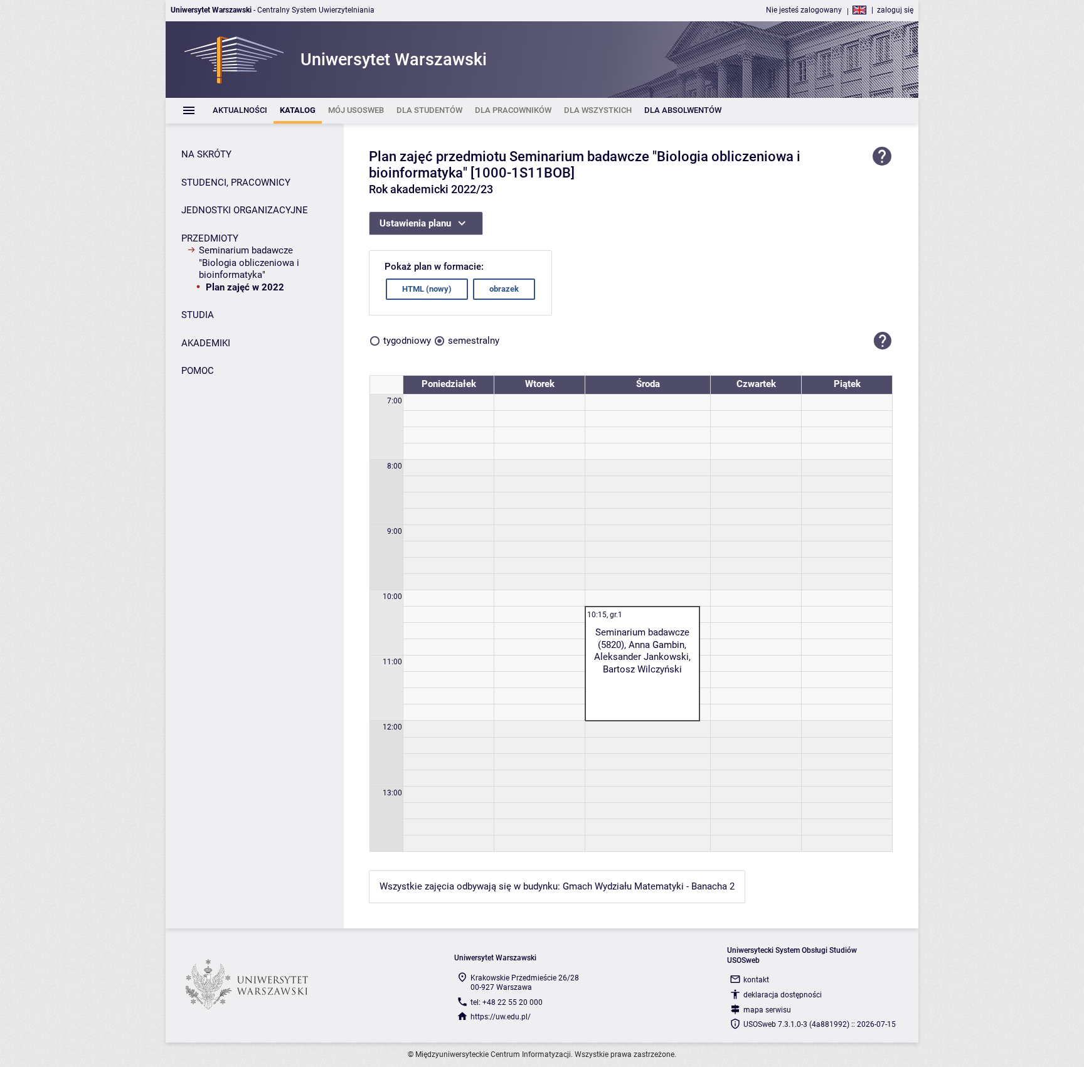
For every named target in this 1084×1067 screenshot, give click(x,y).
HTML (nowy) (427, 289)
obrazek (504, 289)
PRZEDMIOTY (209, 238)
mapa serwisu (767, 1010)
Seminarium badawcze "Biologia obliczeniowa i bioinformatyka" (249, 262)
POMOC (197, 370)
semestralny (473, 340)
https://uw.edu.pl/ (500, 1016)
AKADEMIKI (205, 343)
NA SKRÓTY (206, 154)
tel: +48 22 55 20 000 (506, 1002)
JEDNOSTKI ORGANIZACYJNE (244, 210)
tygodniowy (407, 340)
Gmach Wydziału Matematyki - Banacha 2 (649, 886)
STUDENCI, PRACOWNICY (235, 182)
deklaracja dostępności (782, 994)
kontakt (756, 979)
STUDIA (197, 315)
